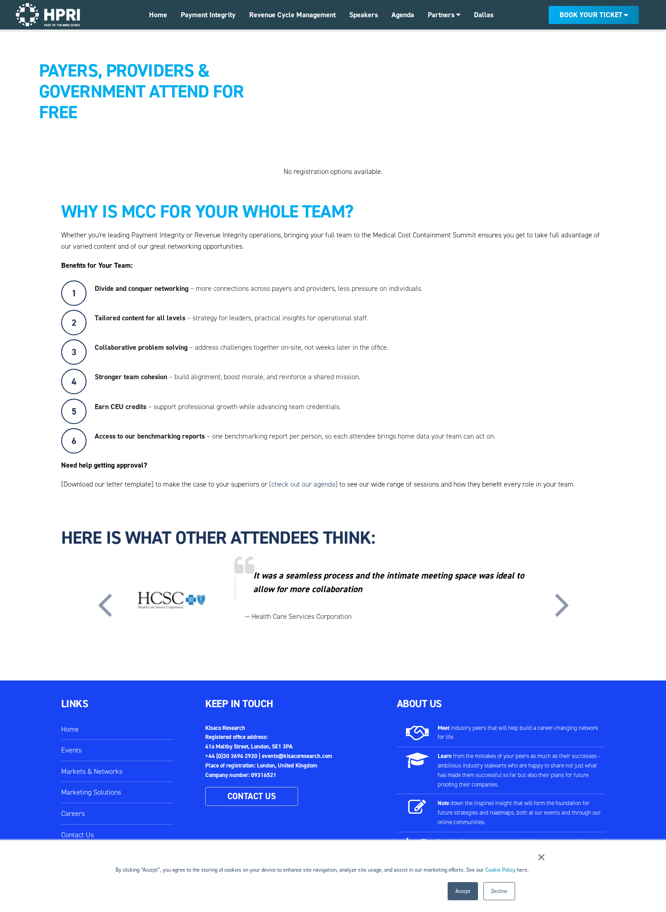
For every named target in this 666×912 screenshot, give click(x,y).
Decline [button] (499, 891)
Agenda (402, 14)
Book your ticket (591, 14)
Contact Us (77, 834)
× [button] (541, 857)
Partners (442, 14)
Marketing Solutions (91, 792)
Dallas (483, 14)
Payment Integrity (208, 14)
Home (158, 14)
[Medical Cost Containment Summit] (48, 14)
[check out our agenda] (303, 484)
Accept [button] (462, 891)
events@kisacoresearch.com (297, 756)
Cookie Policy (500, 869)
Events (71, 750)
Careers (73, 813)
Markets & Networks (91, 771)
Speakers (363, 14)
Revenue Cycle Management (292, 14)
